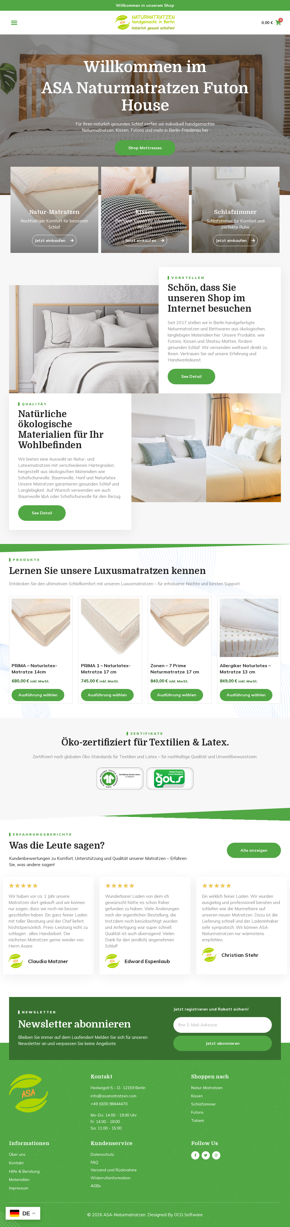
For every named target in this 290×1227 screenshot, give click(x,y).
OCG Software (188, 1214)
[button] (14, 23)
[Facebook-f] (195, 1155)
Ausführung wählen (37, 694)
